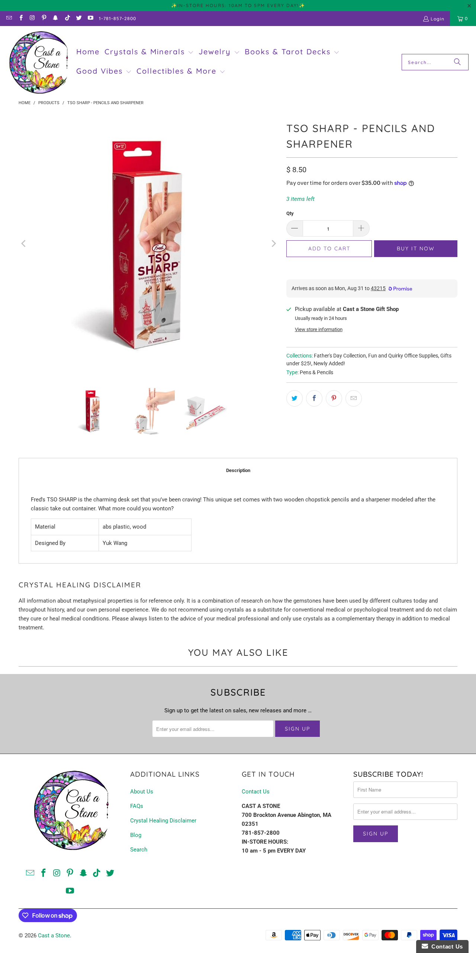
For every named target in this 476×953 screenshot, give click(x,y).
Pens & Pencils (316, 372)
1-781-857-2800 (117, 18)
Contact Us (256, 791)
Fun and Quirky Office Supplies (403, 356)
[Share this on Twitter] (294, 398)
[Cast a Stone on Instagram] (32, 18)
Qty (290, 213)
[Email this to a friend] (353, 398)
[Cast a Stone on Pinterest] (44, 18)
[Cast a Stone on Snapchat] (55, 18)
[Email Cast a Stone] (9, 18)
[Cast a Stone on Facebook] (20, 18)
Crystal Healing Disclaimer (163, 820)
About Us (141, 791)
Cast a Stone (54, 935)
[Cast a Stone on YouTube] (90, 18)
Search (138, 849)
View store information (318, 329)
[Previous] (24, 243)
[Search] (457, 62)
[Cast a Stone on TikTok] (67, 18)
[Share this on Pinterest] (334, 398)
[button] (149, 52)
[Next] (273, 243)
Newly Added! (329, 363)
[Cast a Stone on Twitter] (78, 18)
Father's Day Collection (340, 356)
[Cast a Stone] (38, 62)
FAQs (136, 806)
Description (238, 470)
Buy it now (416, 248)
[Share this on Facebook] (314, 398)
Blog (135, 835)
